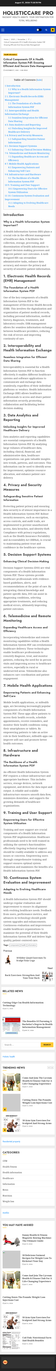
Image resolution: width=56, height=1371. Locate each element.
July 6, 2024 (28, 1094)
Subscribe (53, 30)
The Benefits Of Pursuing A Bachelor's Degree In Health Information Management (37, 1024)
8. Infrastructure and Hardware (23, 174)
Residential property (11, 1141)
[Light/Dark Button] (39, 30)
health (23, 945)
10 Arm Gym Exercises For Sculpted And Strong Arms (36, 1110)
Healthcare (8, 1178)
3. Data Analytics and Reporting (23, 124)
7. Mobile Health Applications (22, 163)
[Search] (46, 29)
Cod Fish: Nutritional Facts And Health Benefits (36, 1339)
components (14, 945)
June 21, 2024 (29, 1030)
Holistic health (9, 1056)
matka (6, 1212)
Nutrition (7, 1195)
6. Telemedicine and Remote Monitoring (27, 153)
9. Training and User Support (22, 184)
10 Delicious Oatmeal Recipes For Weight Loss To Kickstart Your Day (37, 1258)
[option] (28, 1092)
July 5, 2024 (28, 1114)
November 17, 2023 (12, 70)
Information (9, 1184)
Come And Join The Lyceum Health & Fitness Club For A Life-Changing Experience (37, 1278)
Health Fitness (10, 1166)
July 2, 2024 (8, 1009)
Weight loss (8, 1201)
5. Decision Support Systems (21, 145)
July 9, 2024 (28, 1244)
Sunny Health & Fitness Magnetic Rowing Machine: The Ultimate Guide (37, 1130)
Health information (10, 55)
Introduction (12, 85)
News (5, 1189)
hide (39, 80)
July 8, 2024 (28, 1264)
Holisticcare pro (28, 13)
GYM (5, 1160)
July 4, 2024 (28, 1344)
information (32, 945)
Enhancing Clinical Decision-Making (29, 149)
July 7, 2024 (28, 1075)
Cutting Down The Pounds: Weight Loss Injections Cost (37, 1089)
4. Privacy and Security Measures (24, 135)
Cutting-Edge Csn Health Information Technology (23, 1004)
